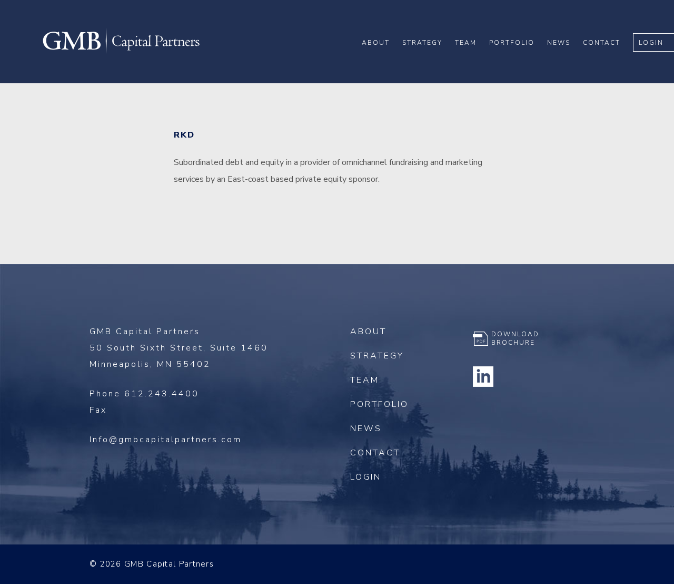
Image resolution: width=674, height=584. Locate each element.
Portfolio (511, 42)
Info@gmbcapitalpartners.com (166, 439)
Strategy (422, 42)
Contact (601, 42)
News (558, 42)
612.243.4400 (161, 394)
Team (466, 42)
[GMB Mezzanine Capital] (121, 52)
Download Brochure (515, 338)
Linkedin (483, 376)
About (376, 42)
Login (651, 42)
